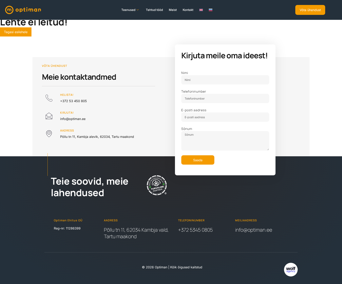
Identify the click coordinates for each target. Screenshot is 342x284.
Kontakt (188, 10)
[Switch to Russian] (210, 10)
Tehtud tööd (154, 10)
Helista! (67, 95)
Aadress (67, 130)
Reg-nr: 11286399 (67, 228)
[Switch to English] (201, 10)
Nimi (184, 73)
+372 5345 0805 (195, 229)
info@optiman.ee (253, 229)
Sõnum (186, 129)
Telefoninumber (193, 91)
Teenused (128, 10)
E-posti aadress (193, 110)
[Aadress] (49, 133)
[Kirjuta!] (49, 116)
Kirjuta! (67, 112)
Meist (173, 10)
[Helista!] (49, 98)
